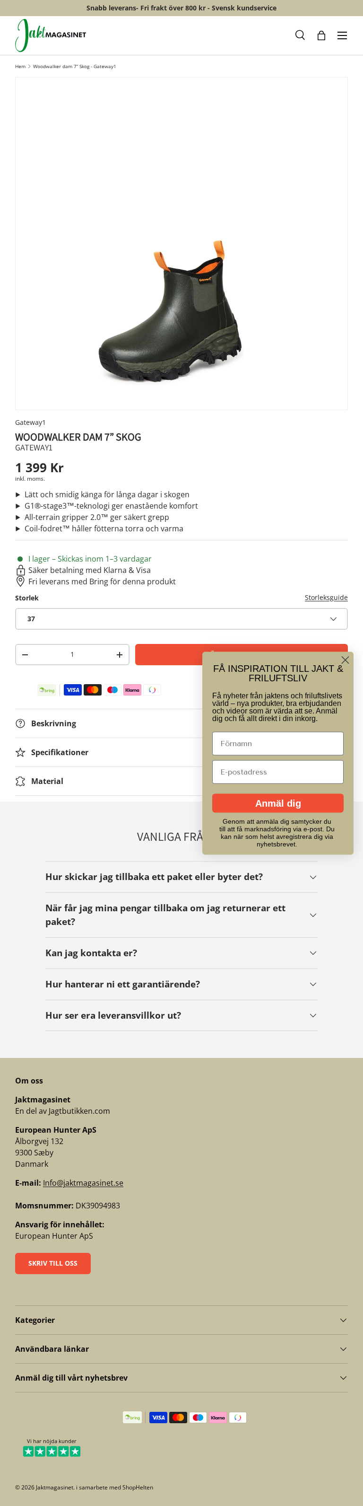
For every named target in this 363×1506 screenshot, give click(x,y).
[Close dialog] (345, 660)
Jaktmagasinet (54, 1487)
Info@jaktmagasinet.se (83, 1183)
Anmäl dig (278, 803)
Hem (20, 66)
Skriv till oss (53, 1263)
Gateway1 (30, 422)
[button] (300, 35)
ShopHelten (137, 1487)
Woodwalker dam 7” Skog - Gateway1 (74, 66)
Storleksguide (326, 597)
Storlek (27, 597)
